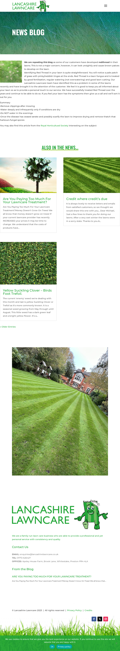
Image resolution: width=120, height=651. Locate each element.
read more (17, 584)
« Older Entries (8, 326)
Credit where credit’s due (86, 199)
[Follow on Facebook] (94, 619)
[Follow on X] (99, 619)
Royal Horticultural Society (54, 125)
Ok (52, 646)
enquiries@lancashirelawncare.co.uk (39, 554)
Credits (88, 610)
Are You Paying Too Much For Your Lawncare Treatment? (27, 200)
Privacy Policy (74, 610)
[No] (116, 643)
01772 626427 (24, 558)
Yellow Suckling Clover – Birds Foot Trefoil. (27, 292)
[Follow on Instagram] (105, 619)
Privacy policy (64, 646)
